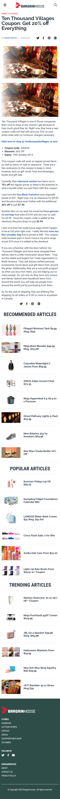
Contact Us (7, 772)
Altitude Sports (9, 727)
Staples (5, 731)
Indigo (5, 734)
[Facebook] (43, 38)
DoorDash (6, 723)
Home (4, 13)
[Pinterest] (49, 38)
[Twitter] (38, 38)
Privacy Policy (9, 775)
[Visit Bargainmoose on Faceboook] (8, 755)
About (5, 768)
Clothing (13, 13)
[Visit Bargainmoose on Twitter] (3, 755)
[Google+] (55, 38)
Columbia (6, 742)
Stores (5, 719)
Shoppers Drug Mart (12, 738)
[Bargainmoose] (30, 5)
